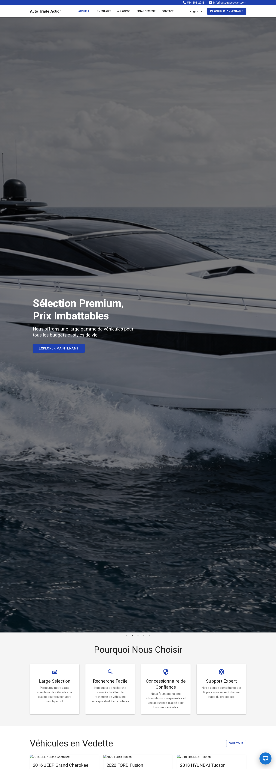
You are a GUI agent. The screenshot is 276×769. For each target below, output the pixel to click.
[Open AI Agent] (265, 758)
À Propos (123, 11)
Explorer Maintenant (59, 348)
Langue (193, 11)
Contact (167, 11)
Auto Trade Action (46, 11)
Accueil (84, 11)
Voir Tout (236, 743)
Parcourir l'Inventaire (226, 11)
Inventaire (103, 11)
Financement (146, 11)
